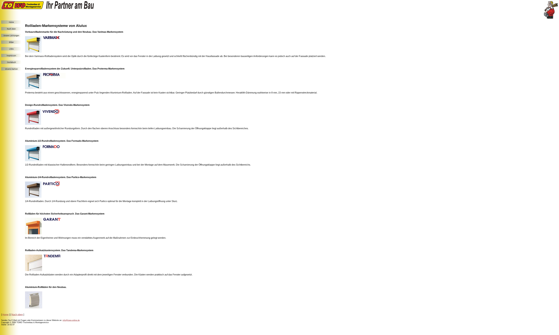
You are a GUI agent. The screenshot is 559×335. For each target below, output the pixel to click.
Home (5, 314)
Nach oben (17, 314)
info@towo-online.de (71, 320)
